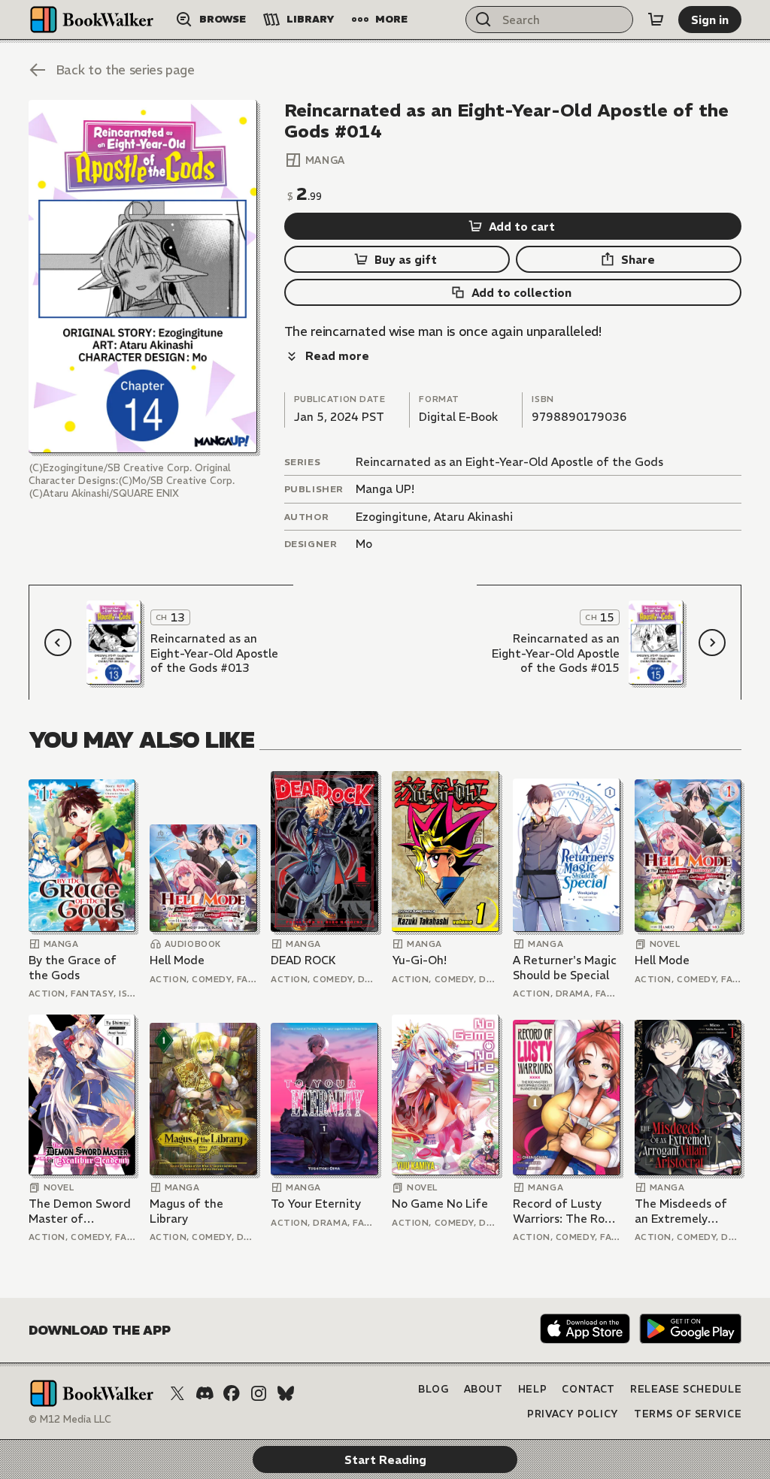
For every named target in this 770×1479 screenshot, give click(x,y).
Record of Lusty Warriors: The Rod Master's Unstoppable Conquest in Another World (562, 1211)
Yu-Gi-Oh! (419, 960)
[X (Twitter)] (177, 1393)
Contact (588, 1389)
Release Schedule (685, 1389)
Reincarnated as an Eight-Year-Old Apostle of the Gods (509, 462)
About (483, 1389)
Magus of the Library (186, 1211)
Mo (364, 544)
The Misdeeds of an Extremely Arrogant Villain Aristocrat (681, 1211)
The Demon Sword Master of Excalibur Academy (80, 1211)
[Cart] (655, 19)
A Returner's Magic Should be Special (565, 967)
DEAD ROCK (303, 960)
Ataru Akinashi (473, 517)
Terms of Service (687, 1414)
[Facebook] (232, 1393)
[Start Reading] (143, 276)
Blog (433, 1389)
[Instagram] (259, 1393)
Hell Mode (177, 960)
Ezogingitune (392, 517)
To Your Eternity (316, 1203)
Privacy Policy (573, 1414)
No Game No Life (440, 1203)
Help (532, 1389)
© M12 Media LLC (70, 1419)
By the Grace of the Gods (73, 967)
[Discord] (205, 1393)
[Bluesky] (286, 1393)
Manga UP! (385, 489)
